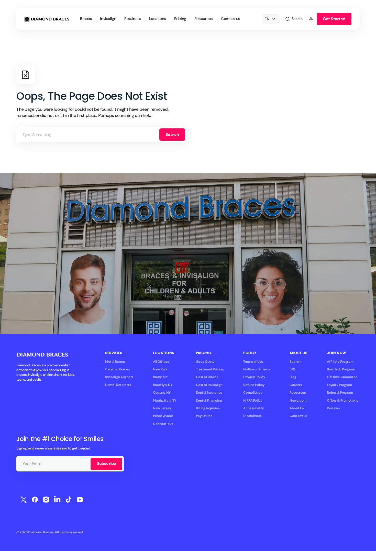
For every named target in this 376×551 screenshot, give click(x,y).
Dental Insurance (209, 392)
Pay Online (204, 416)
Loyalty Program (339, 385)
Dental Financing (209, 400)
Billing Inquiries (208, 408)
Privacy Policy (254, 377)
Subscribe (106, 463)
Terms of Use (253, 361)
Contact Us (298, 416)
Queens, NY (162, 392)
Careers (296, 385)
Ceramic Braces (117, 369)
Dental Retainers (118, 385)
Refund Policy (254, 385)
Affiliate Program (340, 361)
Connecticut (163, 424)
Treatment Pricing (210, 369)
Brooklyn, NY (162, 385)
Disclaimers (252, 416)
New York (160, 369)
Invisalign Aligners (119, 377)
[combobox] (101, 134)
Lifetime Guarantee (342, 377)
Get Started (334, 18)
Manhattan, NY (164, 400)
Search (172, 134)
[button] (293, 19)
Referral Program (340, 392)
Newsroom (298, 400)
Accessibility (253, 408)
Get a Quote (205, 361)
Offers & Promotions (342, 400)
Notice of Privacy (256, 369)
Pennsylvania (163, 416)
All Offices (161, 361)
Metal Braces (115, 361)
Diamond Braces (40, 532)
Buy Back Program (341, 369)
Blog (293, 377)
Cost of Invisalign (209, 385)
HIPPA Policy (252, 400)
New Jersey (162, 408)
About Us (297, 408)
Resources (298, 392)
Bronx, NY (160, 377)
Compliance (252, 392)
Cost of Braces (207, 377)
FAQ (292, 369)
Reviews (333, 408)
